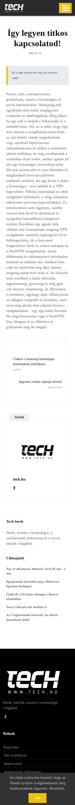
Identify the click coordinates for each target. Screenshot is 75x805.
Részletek (56, 788)
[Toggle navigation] (65, 8)
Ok (37, 798)
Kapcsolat (11, 747)
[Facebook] (14, 488)
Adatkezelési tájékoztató (22, 772)
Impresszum (13, 763)
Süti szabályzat (15, 755)
